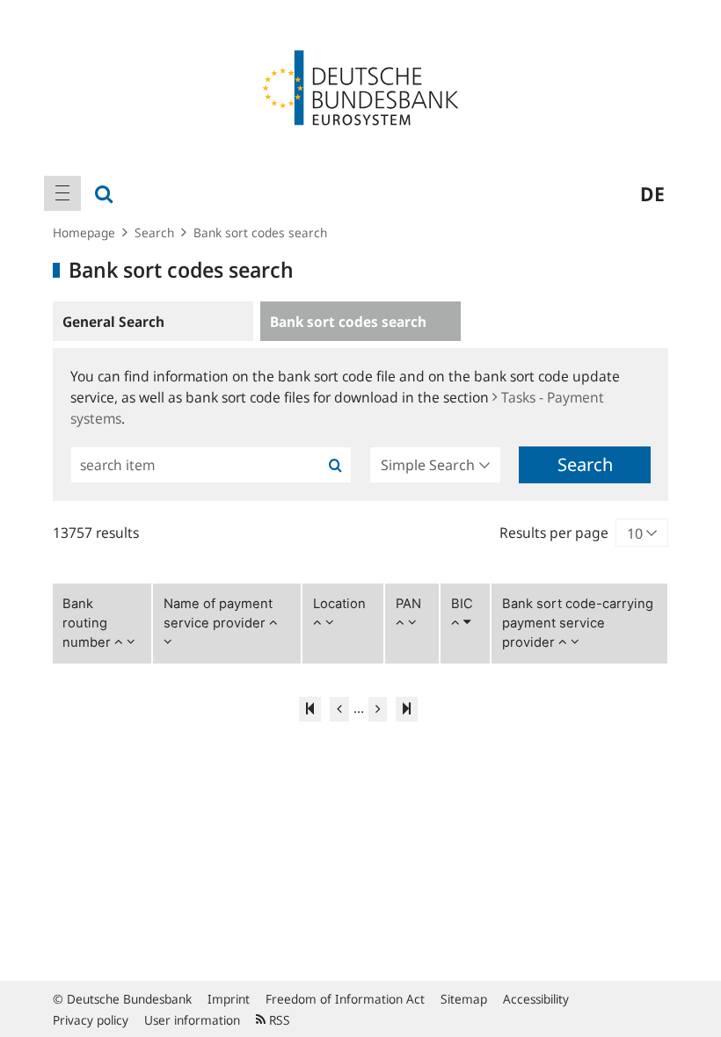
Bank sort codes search (260, 232)
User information (192, 1020)
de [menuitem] (652, 193)
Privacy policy (90, 1020)
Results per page (553, 532)
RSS (278, 1020)
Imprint (229, 998)
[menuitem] (62, 193)
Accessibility (536, 998)
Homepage (84, 232)
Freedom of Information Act (345, 998)
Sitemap (464, 998)
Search (154, 232)
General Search (113, 321)
